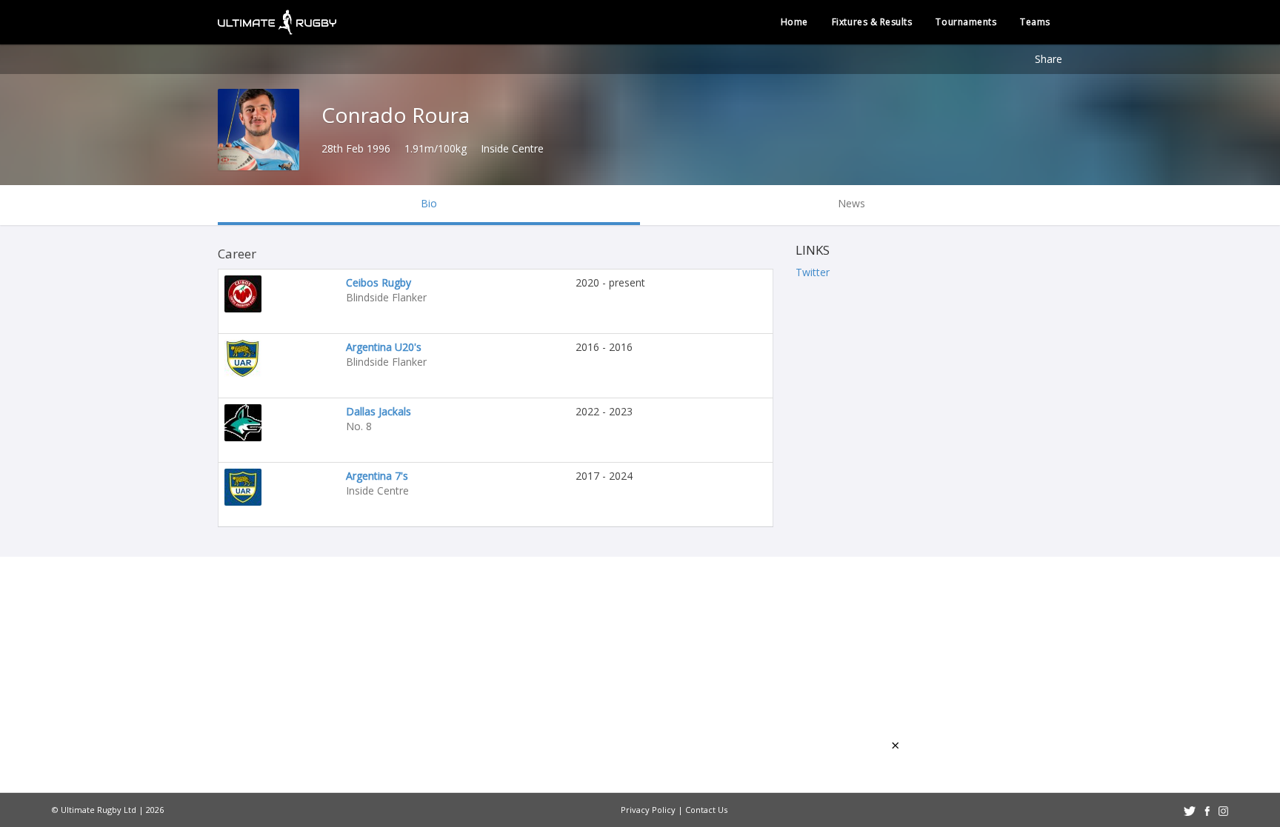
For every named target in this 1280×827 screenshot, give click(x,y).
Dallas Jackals (378, 411)
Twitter (813, 272)
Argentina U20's (383, 347)
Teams (1035, 22)
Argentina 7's (377, 476)
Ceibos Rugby (378, 282)
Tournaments (966, 22)
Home (794, 22)
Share (1048, 59)
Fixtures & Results (872, 22)
